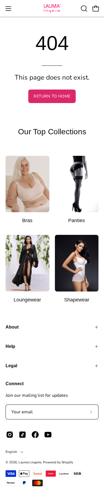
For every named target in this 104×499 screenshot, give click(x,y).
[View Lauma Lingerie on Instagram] (10, 434)
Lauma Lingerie (30, 462)
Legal (11, 365)
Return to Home (52, 96)
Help (10, 346)
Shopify (67, 462)
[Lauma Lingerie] (52, 8)
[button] (83, 8)
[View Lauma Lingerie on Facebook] (35, 434)
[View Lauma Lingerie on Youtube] (48, 434)
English (11, 452)
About (12, 327)
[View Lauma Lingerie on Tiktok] (22, 434)
